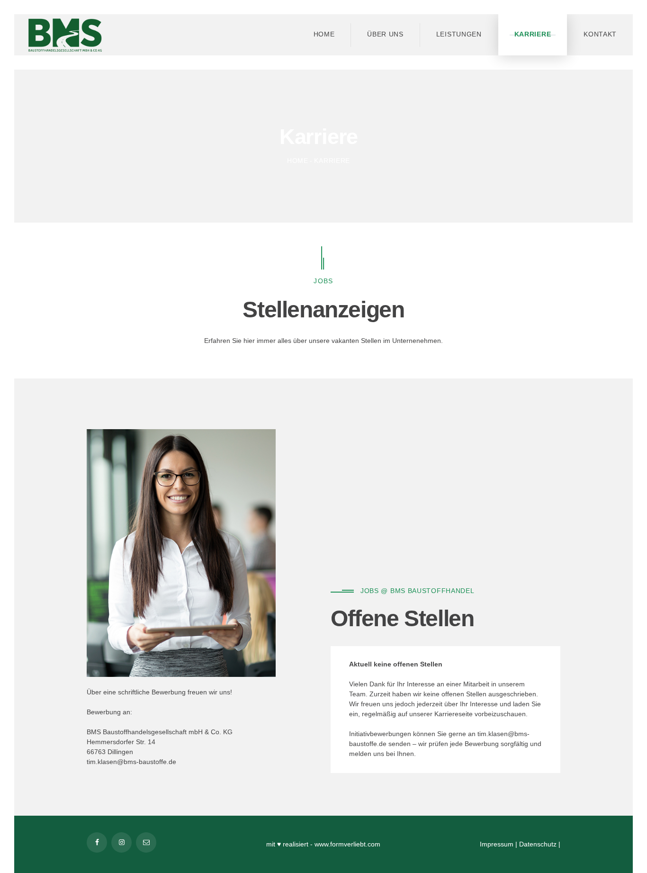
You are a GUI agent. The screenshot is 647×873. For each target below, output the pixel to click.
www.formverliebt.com (347, 844)
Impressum (496, 844)
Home (297, 160)
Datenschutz (538, 844)
